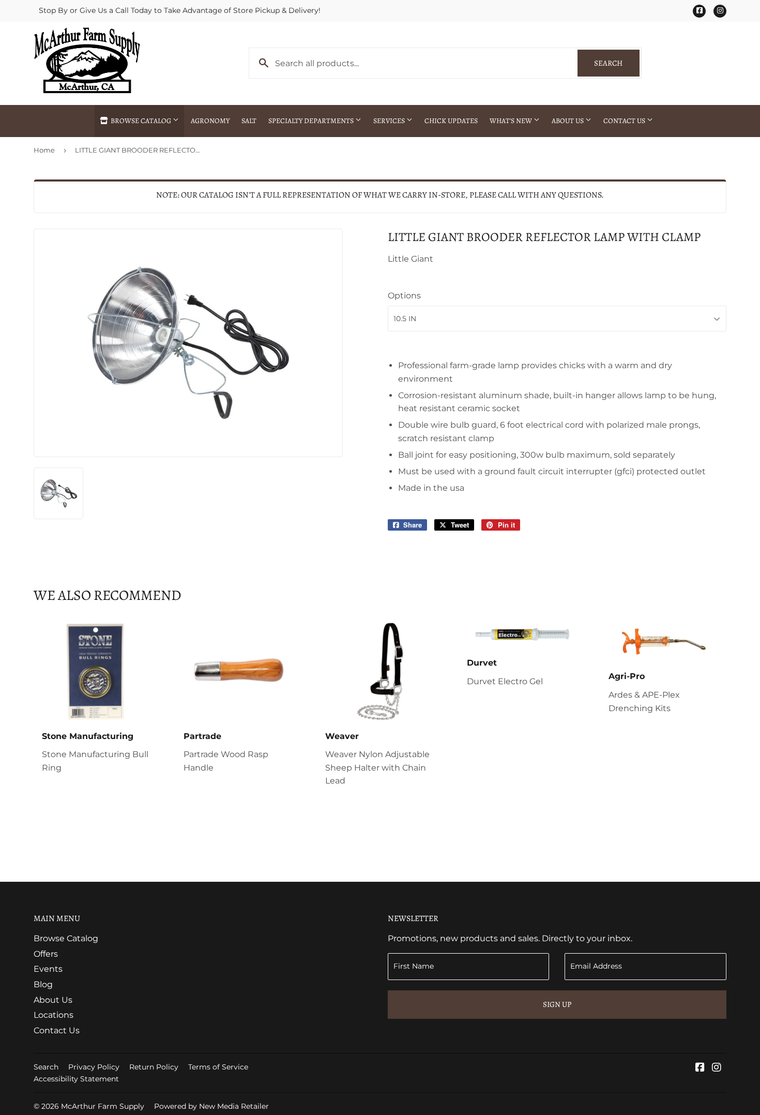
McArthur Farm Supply (102, 1106)
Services (389, 121)
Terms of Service (218, 1067)
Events (48, 969)
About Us (568, 121)
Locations (53, 1015)
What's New (512, 121)
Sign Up (557, 1004)
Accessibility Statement (76, 1079)
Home (44, 150)
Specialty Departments (311, 121)
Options (404, 295)
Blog (43, 984)
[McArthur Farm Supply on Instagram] (716, 1068)
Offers (46, 954)
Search (617, 63)
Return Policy (153, 1067)
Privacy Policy (93, 1067)
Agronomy (210, 121)
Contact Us (625, 121)
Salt (248, 121)
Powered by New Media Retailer (211, 1106)
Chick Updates (451, 121)
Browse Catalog (141, 121)
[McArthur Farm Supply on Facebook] (700, 1068)
